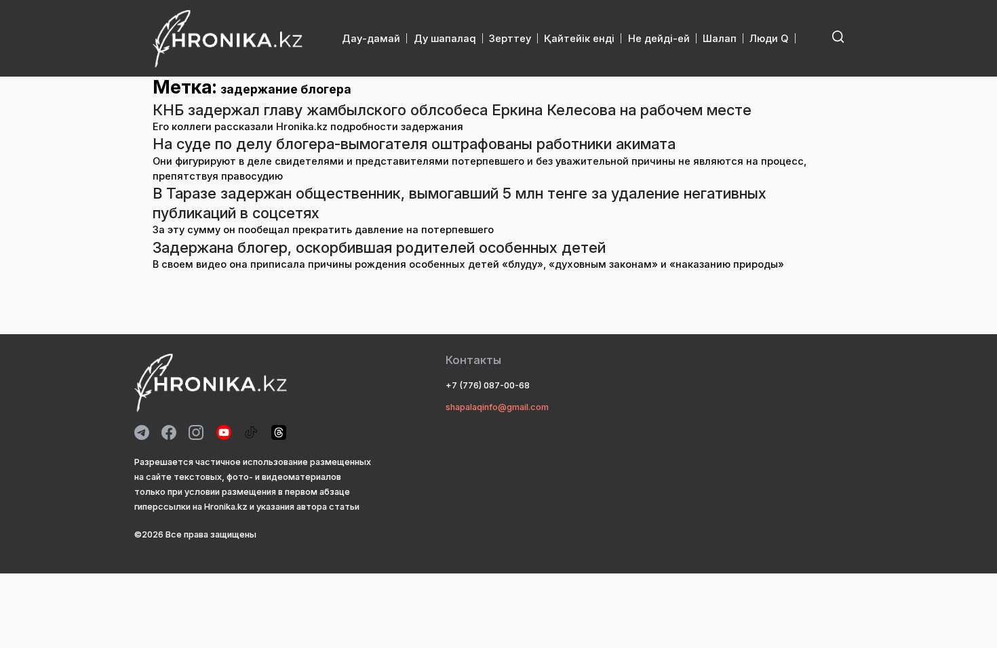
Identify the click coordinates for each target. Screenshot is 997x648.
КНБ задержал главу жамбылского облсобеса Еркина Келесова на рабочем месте (452, 110)
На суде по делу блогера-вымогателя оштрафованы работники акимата (414, 144)
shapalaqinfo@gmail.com (497, 407)
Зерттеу (510, 39)
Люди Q (768, 39)
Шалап (720, 39)
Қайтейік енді (579, 39)
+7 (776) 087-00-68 (488, 385)
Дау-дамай (371, 39)
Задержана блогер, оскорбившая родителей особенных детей (379, 247)
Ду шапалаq (445, 39)
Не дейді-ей (659, 39)
